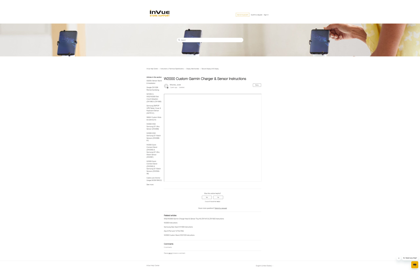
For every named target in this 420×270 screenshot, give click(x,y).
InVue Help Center (152, 69)
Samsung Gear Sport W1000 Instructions (178, 227)
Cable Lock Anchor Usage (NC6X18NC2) (154, 179)
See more (150, 184)
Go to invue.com (242, 15)
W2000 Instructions (170, 223)
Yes (207, 197)
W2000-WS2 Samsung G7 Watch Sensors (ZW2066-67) (154, 137)
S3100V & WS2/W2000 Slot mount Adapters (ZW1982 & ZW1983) (154, 97)
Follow (257, 85)
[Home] (163, 12)
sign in (170, 253)
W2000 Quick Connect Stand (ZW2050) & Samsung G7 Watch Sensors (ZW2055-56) (154, 167)
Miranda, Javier (175, 85)
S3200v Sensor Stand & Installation (154, 82)
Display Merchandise (192, 69)
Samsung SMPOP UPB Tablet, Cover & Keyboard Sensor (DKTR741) (154, 109)
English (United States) (264, 266)
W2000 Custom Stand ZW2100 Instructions (179, 235)
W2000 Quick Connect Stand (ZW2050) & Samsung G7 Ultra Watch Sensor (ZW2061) (153, 151)
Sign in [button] (266, 15)
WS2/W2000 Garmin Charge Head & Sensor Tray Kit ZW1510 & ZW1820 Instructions (194, 219)
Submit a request (256, 15)
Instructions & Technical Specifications (172, 69)
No (218, 197)
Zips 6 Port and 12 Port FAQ (174, 231)
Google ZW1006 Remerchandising (153, 88)
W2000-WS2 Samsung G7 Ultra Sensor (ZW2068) (153, 126)
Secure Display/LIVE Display (210, 69)
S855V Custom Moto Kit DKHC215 (154, 118)
